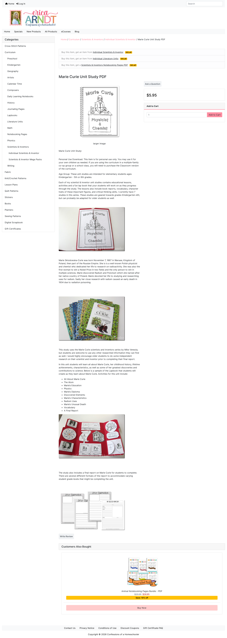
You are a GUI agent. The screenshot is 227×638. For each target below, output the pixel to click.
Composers (12, 90)
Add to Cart (215, 114)
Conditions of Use (107, 628)
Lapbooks (11, 115)
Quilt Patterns (11, 191)
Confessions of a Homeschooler (123, 634)
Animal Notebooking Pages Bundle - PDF (142, 591)
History (10, 102)
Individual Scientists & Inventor (120, 39)
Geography (12, 71)
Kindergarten (12, 65)
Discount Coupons (130, 628)
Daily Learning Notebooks (19, 96)
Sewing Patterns (13, 216)
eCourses (66, 31)
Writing (9, 165)
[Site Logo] (113, 18)
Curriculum (74, 39)
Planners (9, 210)
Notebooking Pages (16, 134)
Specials (18, 31)
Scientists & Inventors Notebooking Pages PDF (104, 65)
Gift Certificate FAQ (153, 628)
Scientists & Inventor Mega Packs (23, 159)
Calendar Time (13, 83)
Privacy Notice (87, 628)
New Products (34, 31)
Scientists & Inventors (92, 39)
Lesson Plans (11, 184)
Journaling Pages (14, 109)
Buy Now (141, 607)
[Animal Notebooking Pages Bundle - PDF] (142, 573)
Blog (77, 31)
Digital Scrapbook (14, 222)
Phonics (10, 140)
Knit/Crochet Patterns (15, 178)
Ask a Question (152, 84)
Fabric (8, 172)
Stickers (9, 197)
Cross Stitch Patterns (15, 46)
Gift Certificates (13, 228)
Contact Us (69, 628)
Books (8, 203)
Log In (21, 3)
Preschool (11, 58)
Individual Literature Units (105, 58)
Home (11, 3)
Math (8, 128)
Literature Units (14, 121)
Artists (9, 77)
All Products (51, 31)
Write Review (66, 536)
